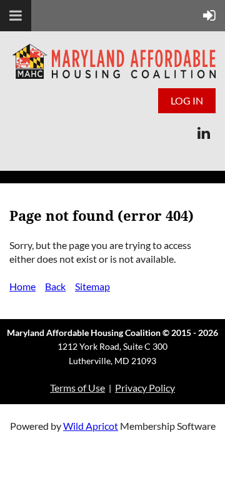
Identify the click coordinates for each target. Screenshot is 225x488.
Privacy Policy (145, 388)
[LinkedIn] (203, 133)
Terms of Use (77, 388)
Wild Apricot (90, 426)
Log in (187, 100)
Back (55, 286)
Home (22, 286)
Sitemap (92, 286)
